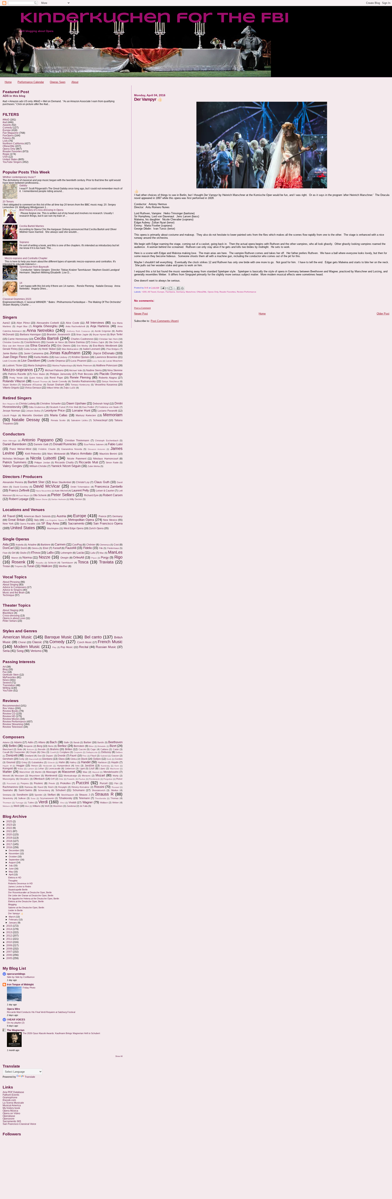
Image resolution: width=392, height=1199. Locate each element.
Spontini (38, 795)
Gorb (109, 759)
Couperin (78, 752)
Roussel (115, 787)
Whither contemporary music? (19, 177)
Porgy (105, 557)
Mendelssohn (111, 772)
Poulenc (38, 783)
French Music (110, 641)
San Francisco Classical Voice (19, 1124)
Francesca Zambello (108, 486)
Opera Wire (13, 1009)
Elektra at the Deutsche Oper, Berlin (26, 901)
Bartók (100, 742)
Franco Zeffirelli (19, 490)
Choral (22, 642)
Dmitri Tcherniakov (80, 487)
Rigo (118, 557)
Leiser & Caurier (105, 490)
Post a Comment (142, 308)
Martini (38, 772)
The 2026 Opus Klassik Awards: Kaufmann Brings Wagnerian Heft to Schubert (61, 1033)
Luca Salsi (97, 361)
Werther (63, 566)
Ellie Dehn (114, 342)
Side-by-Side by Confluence (21, 977)
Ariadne (32, 544)
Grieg (24, 762)
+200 (144, 292)
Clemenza (105, 544)
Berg (39, 746)
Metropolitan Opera (81, 519)
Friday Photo (29, 987)
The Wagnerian (15, 1030)
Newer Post (141, 313)
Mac (102, 553)
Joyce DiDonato (104, 353)
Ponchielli (11, 783)
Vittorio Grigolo (11, 387)
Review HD (9, 716)
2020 (9, 834)
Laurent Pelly (80, 490)
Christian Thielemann (77, 440)
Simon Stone (41, 499)
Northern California (13, 143)
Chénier (90, 544)
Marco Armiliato (81, 453)
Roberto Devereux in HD (20, 883)
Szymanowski (47, 798)
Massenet (68, 771)
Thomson (7, 803)
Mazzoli (95, 772)
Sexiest (7, 682)
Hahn (62, 762)
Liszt (91, 768)
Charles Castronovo (82, 339)
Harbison (102, 762)
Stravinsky (8, 798)
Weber (115, 802)
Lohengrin (66, 552)
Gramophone (10, 1097)
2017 (9, 844)
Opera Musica (10, 1110)
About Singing (10, 584)
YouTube (8, 690)
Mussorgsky (9, 779)
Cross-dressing (11, 615)
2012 (9, 935)
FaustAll (70, 548)
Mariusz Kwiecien (86, 415)
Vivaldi (72, 802)
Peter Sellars (62, 494)
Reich (51, 787)
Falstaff (57, 548)
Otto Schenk (40, 495)
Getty (21, 759)
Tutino (31, 802)
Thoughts (13, 880)
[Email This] (167, 288)
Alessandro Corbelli (48, 322)
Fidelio (87, 548)
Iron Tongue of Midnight (20, 984)
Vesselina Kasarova (106, 384)
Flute (5, 553)
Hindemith (47, 766)
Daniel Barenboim (15, 444)
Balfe (66, 742)
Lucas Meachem (114, 361)
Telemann (84, 798)
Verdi (43, 802)
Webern (6, 806)
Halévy (73, 762)
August (12, 862)
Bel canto (93, 637)
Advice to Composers (14, 587)
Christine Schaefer (50, 403)
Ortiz (61, 779)
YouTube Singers (12, 162)
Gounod (10, 762)
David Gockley (20, 487)
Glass (61, 758)
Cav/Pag (77, 544)
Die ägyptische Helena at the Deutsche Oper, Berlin (33, 898)
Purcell (104, 783)
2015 (9, 925)
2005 (9, 958)
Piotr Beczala (85, 374)
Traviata (106, 562)
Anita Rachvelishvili (75, 326)
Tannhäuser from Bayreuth (34, 266)
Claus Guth (101, 482)
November (14, 853)
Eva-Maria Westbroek (105, 345)
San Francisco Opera (107, 523)
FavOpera (170, 292)
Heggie (20, 765)
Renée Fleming (80, 377)
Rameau (28, 787)
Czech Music (84, 642)
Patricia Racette (17, 374)
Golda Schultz (31, 349)
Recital (83, 647)
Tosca (83, 562)
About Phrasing (11, 582)
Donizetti (12, 755)
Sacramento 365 (12, 1121)
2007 (9, 951)
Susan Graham (55, 384)
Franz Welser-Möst (20, 449)
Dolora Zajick (97, 342)
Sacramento (76, 523)
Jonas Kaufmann (64, 353)
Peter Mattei (39, 374)
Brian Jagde (82, 334)
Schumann (79, 790)
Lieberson (70, 768)
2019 (9, 837)
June (11, 868)
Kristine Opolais (80, 357)
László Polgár (10, 415)
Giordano (47, 758)
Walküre (46, 566)
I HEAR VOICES (16, 1019)
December (14, 850)
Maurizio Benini (108, 453)
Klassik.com (9, 1100)
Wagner (87, 802)
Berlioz (62, 745)
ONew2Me (201, 292)
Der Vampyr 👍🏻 (15, 913)
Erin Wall (73, 407)
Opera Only (213, 292)
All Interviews (95, 322)
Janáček (89, 765)
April (11, 874)
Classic (37, 642)
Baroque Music (58, 637)
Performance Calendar (31, 82)
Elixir (45, 548)
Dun (40, 755)
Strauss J (84, 794)
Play (54, 647)
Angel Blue (22, 326)
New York (8, 523)
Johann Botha (33, 411)
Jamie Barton (10, 353)
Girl (14, 552)
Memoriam (112, 415)
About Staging (10, 610)
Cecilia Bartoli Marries (31, 226)
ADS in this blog (14, 95)
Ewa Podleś (88, 407)
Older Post (383, 313)
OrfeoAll (78, 557)
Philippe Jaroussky (60, 374)
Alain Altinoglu (10, 440)
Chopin (32, 752)
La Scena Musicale (13, 1102)
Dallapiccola (91, 752)
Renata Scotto (58, 420)
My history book (11, 1108)
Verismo (35, 650)
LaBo (50, 552)
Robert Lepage (18, 499)
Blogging (12, 904)
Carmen (60, 544)
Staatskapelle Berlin (18, 889)
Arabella (19, 544)
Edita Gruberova (37, 407)
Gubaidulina (37, 762)
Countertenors (32, 342)
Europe (160, 292)
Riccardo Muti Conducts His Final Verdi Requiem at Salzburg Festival (41, 1012)
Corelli (53, 752)
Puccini (82, 783)
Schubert (61, 790)
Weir (27, 806)
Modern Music (27, 646)
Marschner (190, 292)
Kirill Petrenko (33, 453)
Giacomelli (33, 759)
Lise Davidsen (30, 360)
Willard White (53, 387)
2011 (9, 938)
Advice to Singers (12, 589)
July (11, 865)
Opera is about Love (14, 618)
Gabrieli (104, 756)
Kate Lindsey (61, 357)
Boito (19, 749)
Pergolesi (108, 779)
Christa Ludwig (27, 403)
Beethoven (115, 742)
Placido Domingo (110, 373)
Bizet (113, 745)
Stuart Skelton (10, 384)
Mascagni (51, 772)
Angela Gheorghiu (45, 326)
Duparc (49, 755)
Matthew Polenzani (106, 365)
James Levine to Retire (19, 886)
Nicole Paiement (76, 458)
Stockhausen (67, 795)
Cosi (116, 544)
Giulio (23, 552)
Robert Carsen (112, 495)
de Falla (84, 806)
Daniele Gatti (41, 444)
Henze (34, 765)
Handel (85, 762)
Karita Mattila (41, 357)
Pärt (116, 783)
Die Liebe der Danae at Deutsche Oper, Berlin (30, 895)
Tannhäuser (67, 562)
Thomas (114, 798)
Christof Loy (82, 482)
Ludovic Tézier (14, 365)
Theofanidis (100, 798)
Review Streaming (13, 724)
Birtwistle (102, 746)
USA (5, 156)
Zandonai (71, 806)
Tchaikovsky (65, 798)
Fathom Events (11, 1094)
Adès (30, 742)
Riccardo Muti (88, 462)
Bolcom (30, 749)
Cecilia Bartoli (46, 338)
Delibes (119, 752)
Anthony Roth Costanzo (78, 331)
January (13, 922)
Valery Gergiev (12, 466)
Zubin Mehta (94, 466)
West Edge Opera (73, 528)
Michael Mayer (22, 495)
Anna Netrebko (40, 330)
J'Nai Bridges (112, 349)
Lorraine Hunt (81, 410)
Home (8, 82)
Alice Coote (72, 322)
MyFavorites (9, 677)
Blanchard (8, 749)
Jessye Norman (11, 410)
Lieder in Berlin (15, 910)
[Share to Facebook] (178, 288)
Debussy (106, 752)
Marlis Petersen (84, 365)
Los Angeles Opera (54, 520)
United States (10, 159)
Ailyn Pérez (23, 322)
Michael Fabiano (54, 370)
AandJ (6, 322)
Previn (52, 783)
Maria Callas (58, 415)
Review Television (13, 726)
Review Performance (246, 292)
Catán (116, 749)
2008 (9, 948)
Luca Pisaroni (78, 360)
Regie (6, 154)
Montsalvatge (70, 775)
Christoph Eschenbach (106, 440)
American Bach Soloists (37, 516)
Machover (114, 768)
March (12, 916)
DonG (24, 548)
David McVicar (46, 486)
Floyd (93, 755)
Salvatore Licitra (79, 420)
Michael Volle (75, 370)
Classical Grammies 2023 (17, 299)
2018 (9, 841)
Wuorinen (57, 806)
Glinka (73, 759)
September (14, 859)
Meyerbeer (34, 775)
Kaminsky (105, 766)
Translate (30, 1076)
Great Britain (16, 519)
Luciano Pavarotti (107, 410)
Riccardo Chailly (64, 462)
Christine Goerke (11, 342)
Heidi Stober (49, 349)
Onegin (64, 557)
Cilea (43, 752)
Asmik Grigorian (103, 331)
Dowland (29, 755)
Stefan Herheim (58, 499)
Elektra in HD (14, 877)
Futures (7, 138)
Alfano (41, 742)
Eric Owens (63, 345)
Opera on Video (11, 1113)
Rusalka (39, 563)
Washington (53, 528)
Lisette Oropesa (56, 360)
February (14, 919)
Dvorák (62, 755)
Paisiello (71, 779)
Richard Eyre (91, 495)
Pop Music (67, 647)
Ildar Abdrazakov (70, 349)
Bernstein (79, 746)
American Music (17, 637)
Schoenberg (44, 790)
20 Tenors (8, 201)
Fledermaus (113, 548)
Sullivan (22, 798)
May (11, 871)
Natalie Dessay (26, 419)
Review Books (11, 711)
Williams (37, 806)
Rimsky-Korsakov (80, 787)
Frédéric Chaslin (47, 449)
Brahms (54, 749)
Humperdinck (63, 765)
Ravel (40, 787)
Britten (68, 749)
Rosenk (18, 562)
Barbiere (45, 544)
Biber (91, 746)
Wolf (47, 806)
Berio (50, 746)
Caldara (104, 749)
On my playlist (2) (15, 1022)
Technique (8, 595)
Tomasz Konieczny (80, 384)
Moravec (86, 775)
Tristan (6, 566)
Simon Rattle (112, 462)
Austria (61, 516)
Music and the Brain (14, 592)
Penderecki (94, 779)
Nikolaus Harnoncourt (105, 458)
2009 (9, 945)
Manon (14, 557)
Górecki (51, 762)
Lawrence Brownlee (106, 357)
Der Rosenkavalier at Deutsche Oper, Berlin (30, 892)
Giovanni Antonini (96, 449)
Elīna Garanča (40, 345)
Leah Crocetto (10, 361)
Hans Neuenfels (43, 491)
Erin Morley (82, 345)
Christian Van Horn (108, 339)
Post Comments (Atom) (165, 320)
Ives (77, 765)
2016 (9, 847)
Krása (20, 768)
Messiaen (19, 775)
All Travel (152, 292)
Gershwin (8, 758)
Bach (53, 742)
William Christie (38, 466)
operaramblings (16, 974)
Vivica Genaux (33, 387)
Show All (118, 1056)
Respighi (62, 787)
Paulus (82, 779)
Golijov (97, 758)
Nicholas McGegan (13, 458)
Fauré (73, 755)
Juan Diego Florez (15, 357)
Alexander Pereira (13, 482)
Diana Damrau (76, 342)
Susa (33, 798)
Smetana (7, 795)
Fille (101, 548)
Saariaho (8, 790)
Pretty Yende (16, 377)
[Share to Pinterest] (182, 288)
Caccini (82, 749)
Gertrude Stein (11, 674)
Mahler (7, 771)
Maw (85, 772)
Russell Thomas (40, 381)
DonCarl (8, 548)
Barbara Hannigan (30, 334)
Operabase (9, 1116)
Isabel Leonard (91, 349)
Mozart (100, 775)
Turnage (19, 803)
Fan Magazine (11, 132)
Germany (180, 292)
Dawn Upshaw (76, 403)
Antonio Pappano (37, 440)
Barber (87, 742)
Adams (18, 742)
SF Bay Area (50, 523)
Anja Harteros (99, 326)
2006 (9, 955)
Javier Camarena (33, 353)
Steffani (51, 794)
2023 (9, 824)
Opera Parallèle (27, 523)
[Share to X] (175, 288)
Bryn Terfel (116, 334)
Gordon (118, 759)
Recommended (11, 705)
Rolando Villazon (14, 381)
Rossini (99, 786)
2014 (9, 929)
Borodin (42, 749)
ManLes (115, 552)
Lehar (41, 768)
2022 (9, 828)
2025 (9, 821)
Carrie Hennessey (18, 339)
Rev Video (8, 708)
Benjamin (28, 746)
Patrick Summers (15, 462)
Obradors (24, 779)
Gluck (84, 758)
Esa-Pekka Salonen (94, 444)
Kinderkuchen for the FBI (154, 18)
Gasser (115, 755)
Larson (31, 768)
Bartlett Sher (36, 482)
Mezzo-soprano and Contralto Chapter (26, 258)
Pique (94, 558)
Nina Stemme (114, 370)
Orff (53, 779)
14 (20, 283)
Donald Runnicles (65, 444)
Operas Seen (57, 82)
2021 (9, 831)
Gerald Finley (10, 349)
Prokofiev (65, 783)
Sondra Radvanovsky (84, 381)
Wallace (104, 802)
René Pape (56, 377)
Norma (27, 557)
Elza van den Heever (13, 345)
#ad (5, 122)
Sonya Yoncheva (110, 381)
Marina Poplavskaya (62, 365)
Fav (5, 672)
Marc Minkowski (56, 453)
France (102, 516)
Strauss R (104, 794)
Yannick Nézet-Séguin (66, 466)
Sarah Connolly (59, 381)
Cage (93, 749)
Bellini (13, 745)
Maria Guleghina (37, 365)
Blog (5, 669)
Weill (16, 806)
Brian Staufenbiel (61, 482)
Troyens (18, 566)
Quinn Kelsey (36, 377)
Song (20, 650)
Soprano (24, 242)
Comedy (7, 127)
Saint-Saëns (25, 790)
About (74, 82)
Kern (117, 766)
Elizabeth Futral (57, 407)
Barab (76, 742)
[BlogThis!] (171, 288)
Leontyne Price (55, 410)
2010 (9, 942)
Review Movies (11, 719)
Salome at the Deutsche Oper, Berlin (26, 907)
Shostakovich (98, 790)
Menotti (6, 775)
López (102, 768)
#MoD (6, 119)
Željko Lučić (69, 387)
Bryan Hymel (99, 334)
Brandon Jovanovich (58, 334)
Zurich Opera (96, 528)
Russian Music (106, 647)
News (6, 680)
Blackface (8, 613)
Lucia (80, 552)
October (13, 856)
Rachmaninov (10, 787)
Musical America (12, 1105)
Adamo (6, 742)
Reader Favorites (227, 292)
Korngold (8, 768)
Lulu (92, 552)
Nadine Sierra (94, 370)
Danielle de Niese (55, 342)
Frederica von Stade (108, 407)
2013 (9, 932)
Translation (9, 685)
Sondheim (22, 794)
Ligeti (82, 768)
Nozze (44, 557)
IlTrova (35, 552)
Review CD (9, 713)
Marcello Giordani (32, 415)
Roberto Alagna (108, 377)
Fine (84, 756)
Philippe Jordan (42, 462)
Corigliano (64, 752)
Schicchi (52, 562)
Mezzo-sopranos (18, 370)
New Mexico (110, 520)
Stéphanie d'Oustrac (32, 384)
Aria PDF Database (13, 1092)
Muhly (116, 775)
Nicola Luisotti (43, 458)
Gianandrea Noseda (71, 449)
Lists (5, 140)
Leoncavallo (54, 768)
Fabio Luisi (115, 444)
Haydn (115, 762)
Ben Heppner (9, 404)
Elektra (35, 548)
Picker (119, 779)
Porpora (25, 783)
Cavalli (6, 752)
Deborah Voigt (101, 403)
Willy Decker (76, 499)
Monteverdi (51, 775)
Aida (6, 544)
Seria (6, 650)
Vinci (62, 803)
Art (4, 666)
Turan (31, 566)
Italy (36, 520)
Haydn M (7, 766)
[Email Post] (162, 288)
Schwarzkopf (100, 420)
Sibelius (114, 790)
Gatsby (23, 185)
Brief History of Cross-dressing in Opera (41, 210)
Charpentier (19, 752)
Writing (6, 688)
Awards (7, 125)
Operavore (8, 1118)
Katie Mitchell (61, 490)
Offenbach (39, 778)
